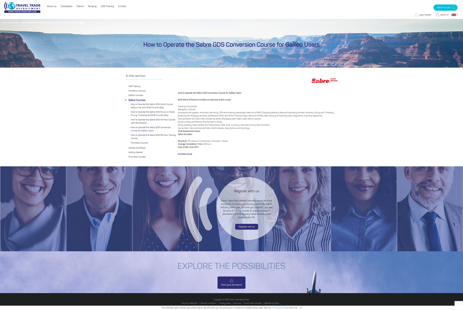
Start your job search (231, 284)
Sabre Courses (14, 23)
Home (4, 23)
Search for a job (443, 7)
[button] (301, 307)
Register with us (247, 226)
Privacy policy (278, 307)
